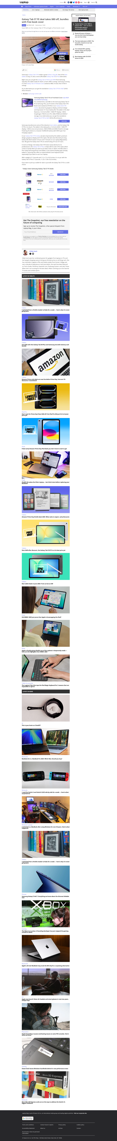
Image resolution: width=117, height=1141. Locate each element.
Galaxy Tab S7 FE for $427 (56, 88)
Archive (60, 1128)
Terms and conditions (28, 1125)
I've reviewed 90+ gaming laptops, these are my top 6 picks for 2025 (83, 50)
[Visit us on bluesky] (74, 2)
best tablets (53, 125)
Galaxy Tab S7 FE (34, 74)
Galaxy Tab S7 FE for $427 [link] (41, 118)
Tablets (24, 15)
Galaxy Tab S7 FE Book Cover (35, 83)
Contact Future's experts (46, 1125)
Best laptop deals (83, 10)
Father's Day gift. (53, 74)
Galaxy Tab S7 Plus (38, 147)
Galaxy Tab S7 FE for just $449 (47, 80)
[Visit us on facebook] (68, 2)
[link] (27, 103)
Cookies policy (80, 1125)
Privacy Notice (26, 237)
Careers (79, 1128)
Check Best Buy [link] (63, 206)
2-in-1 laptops (36, 10)
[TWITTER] (30, 254)
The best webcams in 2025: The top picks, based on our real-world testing (84, 42)
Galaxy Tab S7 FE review (33, 136)
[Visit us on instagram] (76, 2)
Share (25, 70)
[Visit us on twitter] (71, 2)
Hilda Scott (31, 25)
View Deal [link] (63, 174)
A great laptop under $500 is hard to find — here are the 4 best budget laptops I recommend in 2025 (83, 26)
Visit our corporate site (80, 1113)
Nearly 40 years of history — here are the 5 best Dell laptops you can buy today (84, 35)
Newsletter (66, 70)
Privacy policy (62, 1125)
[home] (22, 6)
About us (42, 1128)
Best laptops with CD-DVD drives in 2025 (83, 57)
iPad (58, 76)
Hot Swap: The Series (68, 10)
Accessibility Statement (28, 1128)
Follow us (58, 70)
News (23, 25)
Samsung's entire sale (34, 94)
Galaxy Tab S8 (51, 76)
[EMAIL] (33, 254)
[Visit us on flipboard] (79, 2)
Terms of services (42, 236)
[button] (94, 2)
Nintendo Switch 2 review (51, 10)
